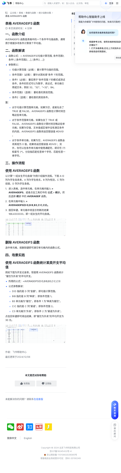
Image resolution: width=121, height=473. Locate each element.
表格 (21, 12)
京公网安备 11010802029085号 (61, 454)
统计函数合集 (45, 12)
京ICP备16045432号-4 (61, 451)
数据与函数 (31, 12)
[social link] (12, 426)
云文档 (13, 12)
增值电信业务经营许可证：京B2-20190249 (60, 458)
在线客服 (38, 399)
